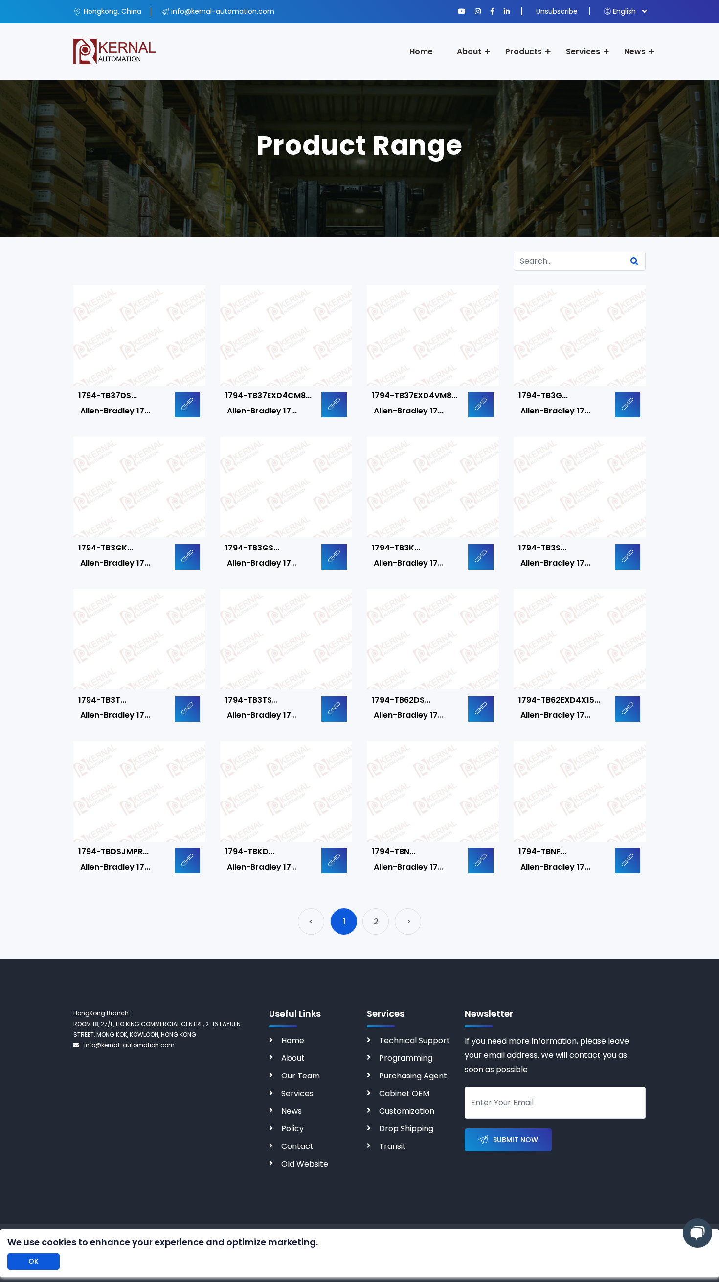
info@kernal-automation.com (129, 1045)
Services (583, 51)
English (624, 11)
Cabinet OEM (404, 1093)
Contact (297, 1146)
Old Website (304, 1163)
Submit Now (515, 1140)
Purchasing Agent (413, 1075)
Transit (392, 1146)
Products (523, 51)
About (469, 51)
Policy (292, 1128)
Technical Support (414, 1040)
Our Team (300, 1075)
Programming (405, 1058)
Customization (406, 1111)
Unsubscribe (557, 11)
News (635, 51)
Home (421, 51)
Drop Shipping (406, 1128)
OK (33, 1261)
